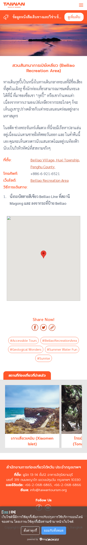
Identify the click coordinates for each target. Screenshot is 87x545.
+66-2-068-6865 (38, 485)
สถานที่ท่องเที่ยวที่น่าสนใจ (27, 375)
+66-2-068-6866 (67, 485)
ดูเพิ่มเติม (74, 17)
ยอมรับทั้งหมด (54, 530)
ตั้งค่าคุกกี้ (30, 530)
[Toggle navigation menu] (81, 5)
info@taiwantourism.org (48, 490)
